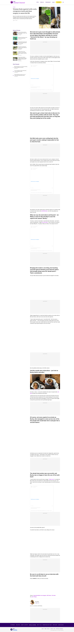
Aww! (53, 2)
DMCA (54, 628)
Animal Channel (32, 624)
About (43, 628)
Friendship (48, 2)
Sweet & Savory (24, 624)
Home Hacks (61, 624)
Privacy (48, 628)
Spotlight (55, 624)
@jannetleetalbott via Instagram (39, 595)
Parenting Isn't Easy (47, 624)
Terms (45, 628)
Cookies (51, 628)
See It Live (39, 624)
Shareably (12, 624)
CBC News (49, 595)
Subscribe (58, 2)
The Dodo (54, 595)
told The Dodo (45, 222)
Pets (38, 2)
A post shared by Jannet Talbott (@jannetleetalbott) (38, 89)
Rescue (42, 2)
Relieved (18, 624)
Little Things (34, 596)
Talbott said (51, 479)
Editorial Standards (59, 628)
